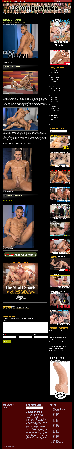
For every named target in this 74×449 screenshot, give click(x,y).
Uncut (35, 439)
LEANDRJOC (54, 92)
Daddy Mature (36, 423)
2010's (8, 22)
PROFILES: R (56, 431)
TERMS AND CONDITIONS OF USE (59, 442)
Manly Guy (42, 431)
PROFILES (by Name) (56, 408)
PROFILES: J (56, 421)
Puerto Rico (12, 22)
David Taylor (62, 341)
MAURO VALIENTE (55, 84)
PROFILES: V (56, 436)
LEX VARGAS (54, 75)
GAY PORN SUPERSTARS (59, 409)
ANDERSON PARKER (56, 90)
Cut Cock (33, 420)
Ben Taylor (56, 352)
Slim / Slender (34, 435)
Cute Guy (38, 422)
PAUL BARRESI (62, 344)
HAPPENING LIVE (55, 407)
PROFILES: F (56, 416)
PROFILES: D (56, 414)
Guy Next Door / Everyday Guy (36, 427)
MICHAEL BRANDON (60, 335)
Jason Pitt (61, 348)
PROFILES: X (56, 438)
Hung (38, 429)
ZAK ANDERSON (55, 110)
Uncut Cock (29, 308)
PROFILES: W (56, 437)
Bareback (41, 414)
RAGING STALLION (7, 200)
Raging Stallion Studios (18, 22)
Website (35, 334)
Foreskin (41, 423)
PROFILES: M (56, 425)
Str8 (32, 437)
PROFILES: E (56, 415)
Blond (28, 419)
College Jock (41, 419)
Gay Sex (41, 425)
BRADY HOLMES (55, 108)
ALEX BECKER (54, 115)
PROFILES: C (56, 413)
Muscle (34, 432)
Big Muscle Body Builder (35, 417)
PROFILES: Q (56, 430)
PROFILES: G (56, 418)
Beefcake (33, 416)
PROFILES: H (56, 419)
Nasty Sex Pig (29, 434)
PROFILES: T (56, 434)
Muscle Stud (41, 432)
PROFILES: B (56, 412)
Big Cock (38, 416)
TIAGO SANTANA (55, 113)
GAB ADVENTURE (55, 77)
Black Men (42, 417)
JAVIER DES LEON (55, 88)
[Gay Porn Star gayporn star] (20, 255)
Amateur (28, 414)
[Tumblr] (6, 408)
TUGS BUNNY (54, 106)
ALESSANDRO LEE (55, 117)
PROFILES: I (56, 420)
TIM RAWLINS (57, 332)
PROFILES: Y (56, 440)
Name (4, 334)
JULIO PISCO (54, 97)
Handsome (31, 429)
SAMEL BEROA (54, 79)
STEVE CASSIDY (55, 72)
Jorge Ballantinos (62, 350)
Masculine (28, 432)
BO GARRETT (54, 70)
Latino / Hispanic (11, 308)
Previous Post (8, 311)
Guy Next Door (33, 426)
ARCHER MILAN (54, 104)
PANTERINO (54, 95)
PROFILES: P (56, 429)
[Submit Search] (55, 1)
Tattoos (25, 308)
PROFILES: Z (56, 441)
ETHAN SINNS (54, 101)
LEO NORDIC (54, 81)
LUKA (52, 86)
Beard (28, 416)
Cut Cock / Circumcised (34, 421)
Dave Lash (61, 330)
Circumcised (33, 419)
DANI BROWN (54, 99)
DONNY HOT (54, 119)
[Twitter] (4, 408)
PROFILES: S (56, 432)
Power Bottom (16, 308)
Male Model (35, 431)
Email (20, 334)
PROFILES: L (56, 424)
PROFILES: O (56, 427)
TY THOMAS (64, 346)
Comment (5, 320)
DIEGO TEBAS (54, 121)
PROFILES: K (56, 423)
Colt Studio (28, 420)
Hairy (38, 428)
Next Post (44, 311)
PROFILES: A (56, 410)
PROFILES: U (56, 435)
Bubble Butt (6, 308)
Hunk (42, 429)
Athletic (34, 414)
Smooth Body (21, 308)
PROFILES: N (56, 426)
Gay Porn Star (34, 425)
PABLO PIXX (54, 124)
